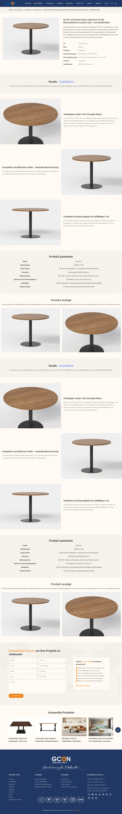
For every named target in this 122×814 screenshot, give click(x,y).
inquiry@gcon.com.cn (98, 779)
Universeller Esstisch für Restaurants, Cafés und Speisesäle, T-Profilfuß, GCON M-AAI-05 (20, 740)
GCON (11, 10)
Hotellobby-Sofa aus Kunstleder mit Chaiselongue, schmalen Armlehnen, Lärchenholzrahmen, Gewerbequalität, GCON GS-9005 (101, 740)
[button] (108, 3)
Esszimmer (27, 10)
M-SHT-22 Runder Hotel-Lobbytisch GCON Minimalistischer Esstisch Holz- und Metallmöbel (71, 10)
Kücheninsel (37, 10)
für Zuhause (18, 10)
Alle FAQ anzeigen (83, 685)
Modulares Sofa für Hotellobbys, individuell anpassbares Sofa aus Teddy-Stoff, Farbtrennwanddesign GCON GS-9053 (73, 740)
